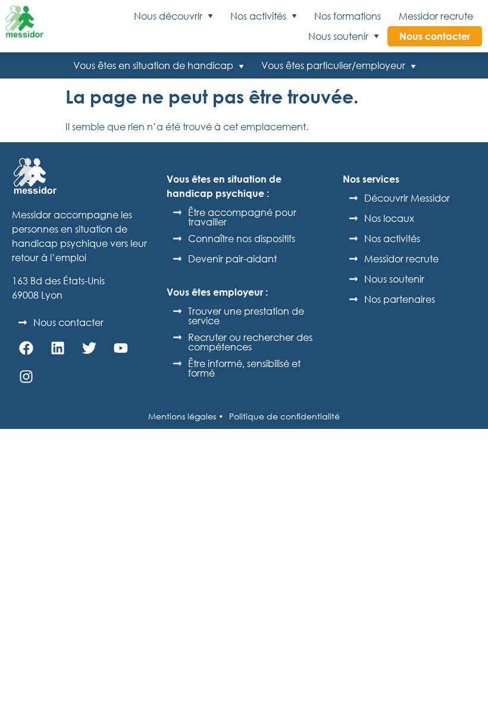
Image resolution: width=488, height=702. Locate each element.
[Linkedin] (57, 348)
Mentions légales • (185, 416)
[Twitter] (89, 348)
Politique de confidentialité (284, 416)
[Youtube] (121, 348)
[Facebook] (26, 348)
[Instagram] (26, 376)
